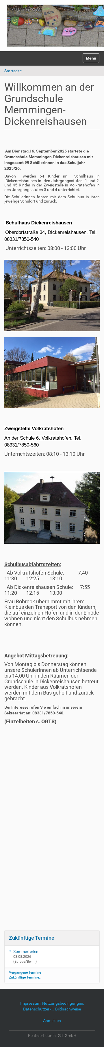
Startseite (13, 70)
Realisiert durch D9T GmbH (52, 1035)
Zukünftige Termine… (25, 977)
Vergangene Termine (25, 972)
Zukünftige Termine (31, 938)
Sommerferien (25, 951)
